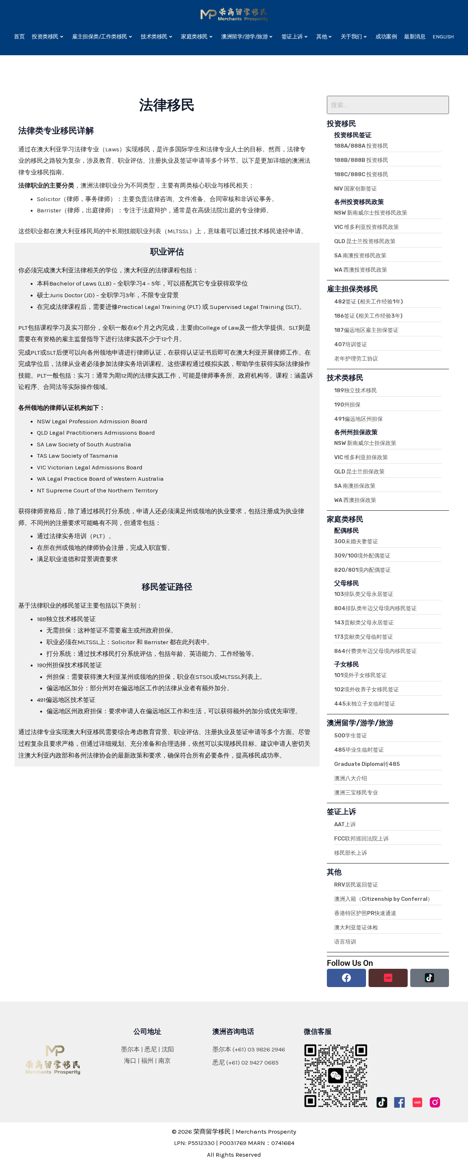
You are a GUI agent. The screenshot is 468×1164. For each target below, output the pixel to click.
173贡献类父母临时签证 (363, 637)
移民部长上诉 (350, 853)
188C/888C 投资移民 (361, 174)
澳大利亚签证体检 (356, 927)
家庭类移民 (194, 36)
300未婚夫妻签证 (356, 541)
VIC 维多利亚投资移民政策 (366, 227)
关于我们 (351, 36)
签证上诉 (292, 36)
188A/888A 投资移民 (361, 146)
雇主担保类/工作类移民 (99, 36)
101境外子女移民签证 (360, 675)
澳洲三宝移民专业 (356, 792)
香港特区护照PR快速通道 (365, 913)
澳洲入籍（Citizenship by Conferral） (383, 899)
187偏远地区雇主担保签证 (366, 330)
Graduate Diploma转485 (367, 764)
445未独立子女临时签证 (364, 703)
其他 (321, 36)
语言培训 (345, 941)
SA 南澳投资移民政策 (360, 255)
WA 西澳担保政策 (355, 500)
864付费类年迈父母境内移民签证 (375, 651)
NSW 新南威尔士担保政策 (365, 443)
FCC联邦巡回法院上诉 (361, 838)
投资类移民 (45, 36)
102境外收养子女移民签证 (366, 689)
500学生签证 (350, 735)
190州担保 (347, 404)
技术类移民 (154, 36)
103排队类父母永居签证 (363, 594)
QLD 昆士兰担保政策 (359, 471)
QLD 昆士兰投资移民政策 (365, 241)
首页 (19, 36)
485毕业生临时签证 (359, 750)
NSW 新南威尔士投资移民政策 (370, 212)
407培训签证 (350, 344)
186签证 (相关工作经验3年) (368, 316)
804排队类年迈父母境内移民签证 (375, 608)
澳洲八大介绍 (350, 778)
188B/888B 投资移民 (361, 160)
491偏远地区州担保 (358, 419)
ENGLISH (443, 36)
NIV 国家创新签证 (355, 188)
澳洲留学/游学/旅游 (244, 36)
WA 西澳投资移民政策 (360, 270)
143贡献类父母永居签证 (364, 622)
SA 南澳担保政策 (354, 486)
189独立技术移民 (355, 390)
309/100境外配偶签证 (362, 555)
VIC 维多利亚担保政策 (361, 457)
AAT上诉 (345, 824)
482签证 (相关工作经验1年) (368, 301)
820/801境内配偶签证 (362, 570)
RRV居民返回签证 (356, 884)
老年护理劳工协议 (356, 358)
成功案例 (386, 36)
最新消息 (414, 36)
